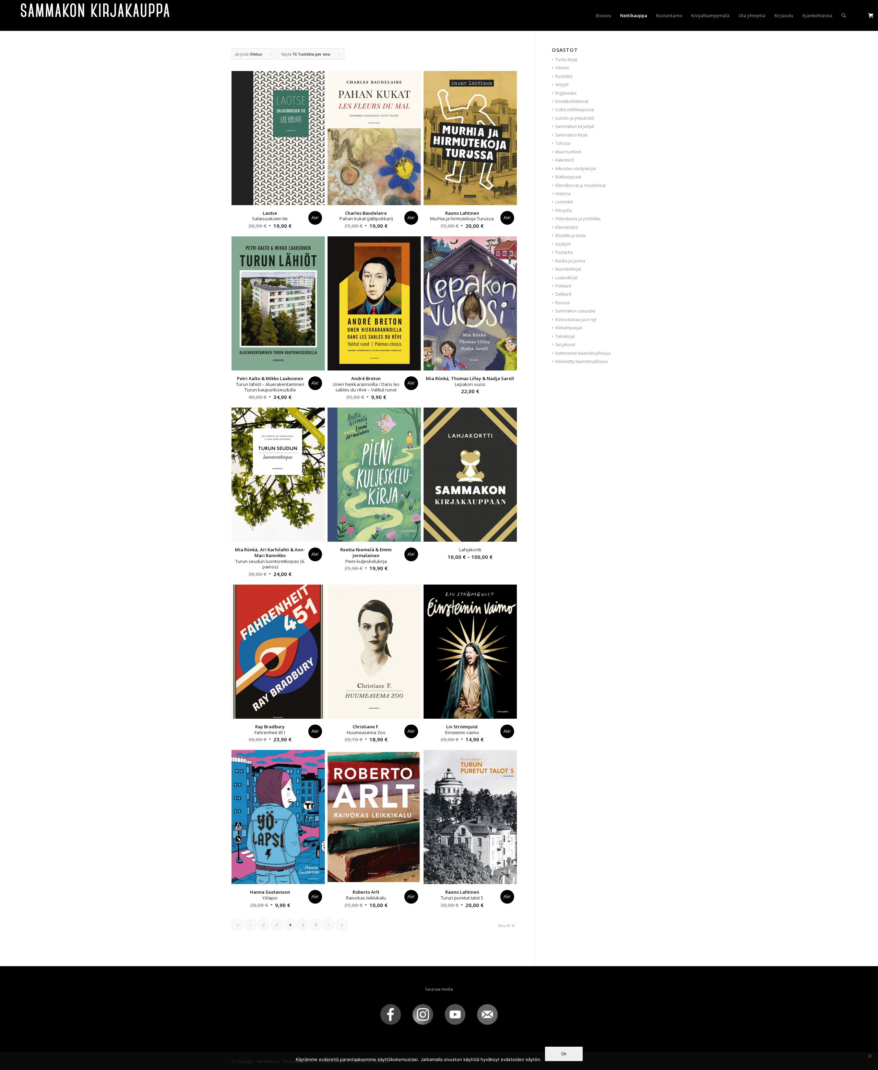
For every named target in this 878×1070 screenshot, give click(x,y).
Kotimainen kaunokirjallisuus (582, 353)
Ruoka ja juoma (570, 261)
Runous (562, 303)
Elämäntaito (566, 227)
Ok (564, 1053)
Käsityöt (563, 244)
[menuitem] (603, 15)
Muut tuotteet (568, 152)
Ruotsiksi (563, 76)
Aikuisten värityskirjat (575, 169)
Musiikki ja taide (570, 235)
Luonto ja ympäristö (574, 118)
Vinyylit (562, 84)
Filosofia (563, 210)
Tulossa (562, 143)
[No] (869, 1056)
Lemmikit (564, 202)
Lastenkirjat (566, 278)
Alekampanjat (568, 328)
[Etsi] (843, 15)
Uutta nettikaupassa (574, 110)
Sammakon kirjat (571, 135)
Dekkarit (563, 294)
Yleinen (562, 68)
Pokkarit (563, 286)
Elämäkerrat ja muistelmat (580, 185)
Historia (563, 194)
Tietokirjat (565, 336)
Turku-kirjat (566, 59)
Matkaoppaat (568, 177)
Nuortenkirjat (568, 269)
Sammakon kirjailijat (574, 126)
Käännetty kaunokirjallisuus (581, 361)
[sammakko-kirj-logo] (95, 15)
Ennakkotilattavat (571, 101)
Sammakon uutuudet (575, 311)
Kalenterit (564, 160)
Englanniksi (566, 93)
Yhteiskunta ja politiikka (578, 219)
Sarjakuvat (565, 345)
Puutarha (564, 252)
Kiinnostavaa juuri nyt (575, 319)
